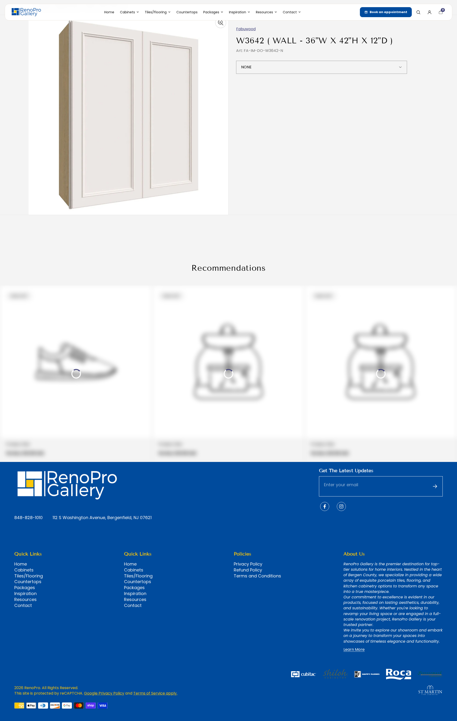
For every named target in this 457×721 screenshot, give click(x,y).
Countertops (27, 582)
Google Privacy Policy (104, 693)
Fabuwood (246, 29)
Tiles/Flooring (28, 576)
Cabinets (24, 570)
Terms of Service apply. (155, 693)
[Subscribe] (434, 486)
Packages (24, 588)
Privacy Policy (248, 564)
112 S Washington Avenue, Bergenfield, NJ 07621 (102, 518)
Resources (25, 599)
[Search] (418, 12)
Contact (23, 605)
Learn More (354, 649)
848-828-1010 (28, 518)
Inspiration (25, 593)
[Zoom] (220, 22)
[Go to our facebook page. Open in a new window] (324, 506)
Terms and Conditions (257, 576)
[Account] (429, 12)
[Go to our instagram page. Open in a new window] (341, 506)
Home (20, 564)
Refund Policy (248, 570)
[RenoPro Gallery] (26, 12)
